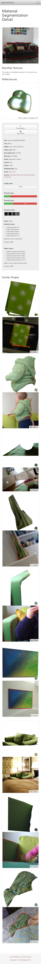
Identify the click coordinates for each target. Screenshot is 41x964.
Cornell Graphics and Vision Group (20, 957)
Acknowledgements (24, 960)
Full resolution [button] (20, 128)
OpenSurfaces (7, 2)
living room (12, 172)
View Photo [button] (20, 133)
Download (13, 960)
